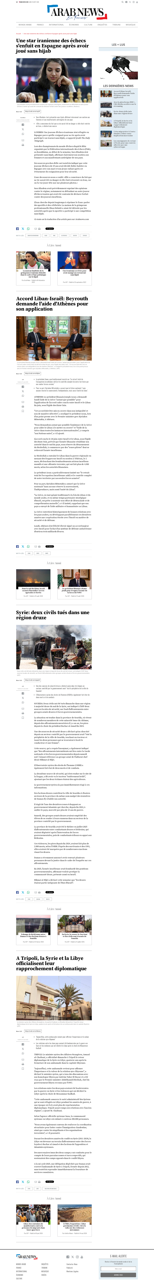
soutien (75, 235)
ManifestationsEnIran (33, 235)
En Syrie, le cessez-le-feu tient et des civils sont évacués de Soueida (74, 936)
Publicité (70, 1267)
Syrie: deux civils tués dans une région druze (52, 615)
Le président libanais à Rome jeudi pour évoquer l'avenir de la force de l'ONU (74, 591)
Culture (88, 24)
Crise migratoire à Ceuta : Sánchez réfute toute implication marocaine (125, 134)
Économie (74, 24)
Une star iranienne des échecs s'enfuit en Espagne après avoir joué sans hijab (50, 34)
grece (37, 553)
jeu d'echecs (64, 235)
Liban (29, 553)
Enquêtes (102, 24)
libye (37, 1188)
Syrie (29, 899)
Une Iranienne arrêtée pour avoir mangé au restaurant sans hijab (74, 273)
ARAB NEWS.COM (24, 2)
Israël (46, 553)
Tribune (116, 24)
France (40, 24)
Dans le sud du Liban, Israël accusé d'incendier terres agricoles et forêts (33, 591)
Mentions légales (72, 1271)
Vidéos (43, 1275)
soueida (38, 899)
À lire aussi (54, 245)
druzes (47, 899)
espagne (85, 235)
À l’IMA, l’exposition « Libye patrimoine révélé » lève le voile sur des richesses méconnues (74, 1227)
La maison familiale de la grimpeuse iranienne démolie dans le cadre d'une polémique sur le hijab (33, 274)
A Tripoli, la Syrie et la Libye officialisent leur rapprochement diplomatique (51, 963)
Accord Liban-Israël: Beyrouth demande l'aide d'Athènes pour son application (52, 304)
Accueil (18, 34)
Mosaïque (130, 24)
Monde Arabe (25, 24)
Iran (54, 235)
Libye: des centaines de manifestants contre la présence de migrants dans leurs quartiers (33, 1227)
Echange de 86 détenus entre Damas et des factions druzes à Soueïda (33, 936)
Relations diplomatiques (50, 1188)
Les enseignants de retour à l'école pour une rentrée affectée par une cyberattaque (125, 144)
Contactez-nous (72, 1264)
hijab (46, 235)
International (56, 24)
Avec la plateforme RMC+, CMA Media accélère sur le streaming (125, 104)
